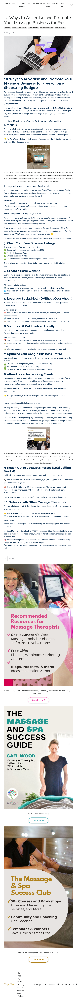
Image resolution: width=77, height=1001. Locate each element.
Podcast (55, 3)
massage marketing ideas (46, 27)
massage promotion (60, 27)
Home (7, 3)
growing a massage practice (19, 27)
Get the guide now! (46, 463)
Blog (13, 3)
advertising (7, 27)
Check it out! (38, 700)
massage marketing (33, 27)
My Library (22, 4)
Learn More (38, 820)
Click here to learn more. (51, 182)
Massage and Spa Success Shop (39, 4)
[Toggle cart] (71, 4)
